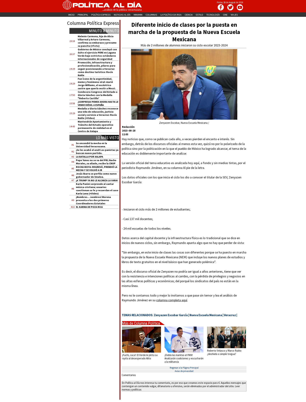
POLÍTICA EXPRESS (101, 14)
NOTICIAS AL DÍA (122, 14)
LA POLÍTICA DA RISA (171, 14)
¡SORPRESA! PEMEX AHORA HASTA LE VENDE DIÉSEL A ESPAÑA (98, 103)
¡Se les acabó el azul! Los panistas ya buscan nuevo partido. (97, 151)
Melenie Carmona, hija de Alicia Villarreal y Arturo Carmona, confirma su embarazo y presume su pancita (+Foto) (97, 41)
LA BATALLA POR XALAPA (89, 156)
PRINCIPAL (83, 14)
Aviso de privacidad (184, 371)
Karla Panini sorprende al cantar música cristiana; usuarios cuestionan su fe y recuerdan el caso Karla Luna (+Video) (97, 188)
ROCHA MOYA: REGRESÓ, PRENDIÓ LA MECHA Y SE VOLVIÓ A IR (96, 168)
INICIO (71, 14)
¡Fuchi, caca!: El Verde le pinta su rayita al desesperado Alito (140, 356)
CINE (225, 14)
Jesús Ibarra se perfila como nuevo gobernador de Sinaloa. (96, 175)
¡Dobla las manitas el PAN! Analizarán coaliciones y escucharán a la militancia (184, 358)
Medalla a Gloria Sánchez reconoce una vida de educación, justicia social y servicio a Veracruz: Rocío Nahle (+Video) (98, 113)
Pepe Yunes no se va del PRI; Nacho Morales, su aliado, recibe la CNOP (96, 162)
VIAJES (234, 14)
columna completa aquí (171, 300)
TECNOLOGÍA (213, 14)
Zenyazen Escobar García (171, 315)
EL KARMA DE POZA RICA (89, 207)
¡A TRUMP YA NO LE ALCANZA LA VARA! (97, 180)
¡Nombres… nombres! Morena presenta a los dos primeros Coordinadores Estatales (93, 200)
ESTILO (199, 14)
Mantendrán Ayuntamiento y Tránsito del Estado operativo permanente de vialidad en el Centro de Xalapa (95, 126)
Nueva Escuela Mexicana (205, 315)
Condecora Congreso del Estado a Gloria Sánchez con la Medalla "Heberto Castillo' (97, 95)
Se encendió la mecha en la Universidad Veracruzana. (91, 145)
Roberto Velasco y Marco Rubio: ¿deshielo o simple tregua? (224, 352)
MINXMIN (138, 14)
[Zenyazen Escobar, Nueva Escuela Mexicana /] (184, 118)
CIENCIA (189, 14)
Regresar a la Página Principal (184, 367)
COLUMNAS (151, 14)
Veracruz (230, 315)
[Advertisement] (96, 245)
